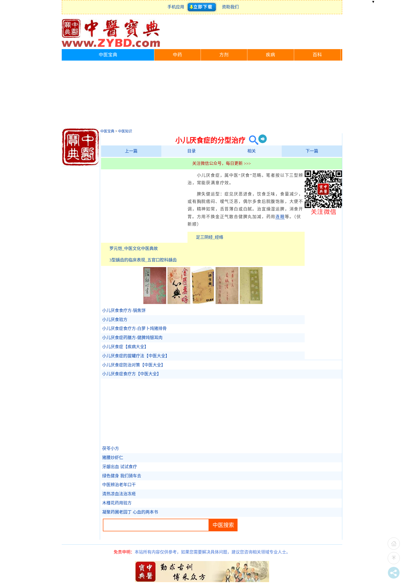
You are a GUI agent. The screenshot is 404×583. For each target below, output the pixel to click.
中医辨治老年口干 (119, 484)
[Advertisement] (202, 95)
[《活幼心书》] (154, 302)
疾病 (270, 54)
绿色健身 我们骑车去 (121, 476)
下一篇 (312, 151)
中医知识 (125, 131)
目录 (191, 151)
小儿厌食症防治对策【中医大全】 (133, 365)
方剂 (224, 54)
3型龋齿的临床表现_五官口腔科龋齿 (143, 260)
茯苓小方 (110, 448)
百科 (317, 54)
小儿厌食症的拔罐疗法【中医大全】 (136, 356)
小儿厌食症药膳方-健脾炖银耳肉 (132, 337)
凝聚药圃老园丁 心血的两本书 (130, 512)
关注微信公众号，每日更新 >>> (221, 163)
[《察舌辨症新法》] (251, 302)
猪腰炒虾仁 (112, 457)
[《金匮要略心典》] (178, 302)
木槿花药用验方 (117, 503)
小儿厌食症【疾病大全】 (125, 346)
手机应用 (176, 7)
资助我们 (230, 7)
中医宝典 (108, 54)
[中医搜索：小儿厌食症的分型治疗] (251, 140)
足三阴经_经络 (209, 237)
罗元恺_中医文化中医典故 (133, 248)
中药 (177, 54)
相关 (251, 151)
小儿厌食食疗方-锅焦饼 (124, 310)
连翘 (280, 216)
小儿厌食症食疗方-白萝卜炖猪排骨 (134, 328)
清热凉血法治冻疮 (119, 494)
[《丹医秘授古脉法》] (227, 302)
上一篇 (131, 151)
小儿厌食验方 (114, 319)
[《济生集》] (202, 302)
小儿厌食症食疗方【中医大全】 (131, 374)
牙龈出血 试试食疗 (119, 466)
